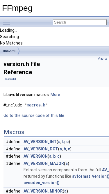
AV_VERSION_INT (40, 141)
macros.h (36, 105)
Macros (102, 58)
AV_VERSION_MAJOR (44, 163)
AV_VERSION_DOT (41, 149)
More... (57, 94)
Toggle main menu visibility (7, 22)
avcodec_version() (42, 182)
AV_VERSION (36, 156)
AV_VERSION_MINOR (43, 191)
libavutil (9, 51)
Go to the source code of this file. (34, 115)
